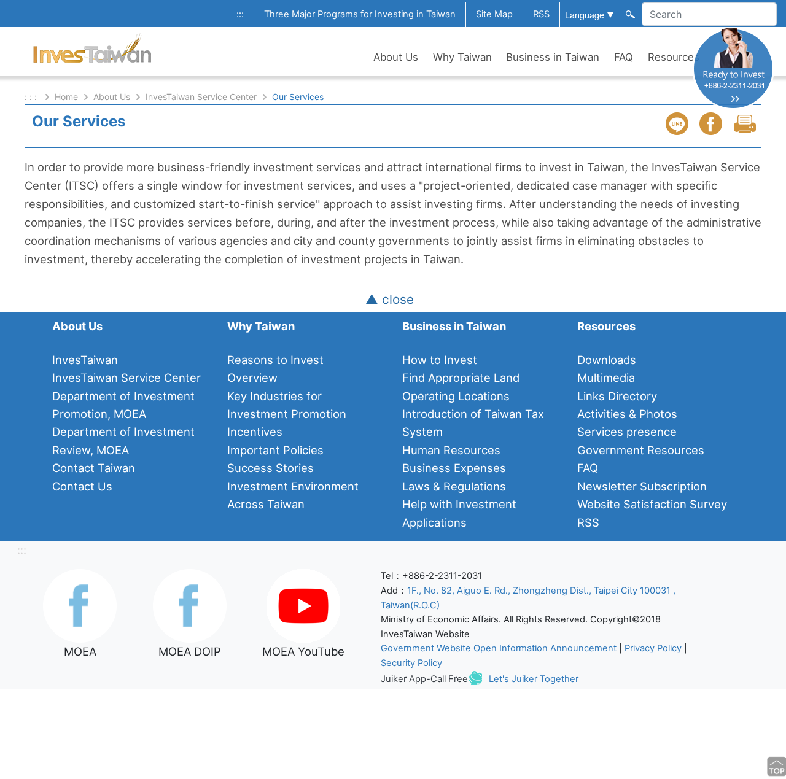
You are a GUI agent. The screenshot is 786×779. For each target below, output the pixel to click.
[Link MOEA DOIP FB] (190, 604)
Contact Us (82, 486)
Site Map (494, 14)
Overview (252, 377)
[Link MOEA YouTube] (303, 604)
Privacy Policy (653, 648)
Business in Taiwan (552, 57)
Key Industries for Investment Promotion (286, 405)
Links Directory (617, 396)
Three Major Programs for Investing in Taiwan (360, 14)
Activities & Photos (627, 414)
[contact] (733, 68)
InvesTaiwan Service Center (201, 96)
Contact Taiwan (93, 468)
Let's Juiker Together (533, 678)
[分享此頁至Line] (678, 124)
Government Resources (640, 450)
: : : (32, 96)
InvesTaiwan (85, 359)
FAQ (623, 57)
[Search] (629, 13)
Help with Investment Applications (459, 513)
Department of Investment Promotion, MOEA (123, 405)
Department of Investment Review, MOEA (123, 440)
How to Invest (439, 359)
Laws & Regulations (454, 486)
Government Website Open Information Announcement (499, 648)
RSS (541, 14)
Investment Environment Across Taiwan (293, 495)
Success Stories (270, 468)
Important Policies (275, 450)
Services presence (627, 431)
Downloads (606, 359)
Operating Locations (456, 396)
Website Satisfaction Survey (652, 504)
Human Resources (451, 450)
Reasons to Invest (275, 359)
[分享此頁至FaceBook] (712, 124)
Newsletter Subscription (642, 486)
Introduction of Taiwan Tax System (473, 422)
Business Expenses (454, 468)
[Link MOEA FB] (80, 604)
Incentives (254, 431)
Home (66, 96)
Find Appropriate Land (460, 377)
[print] (746, 124)
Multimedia (606, 377)
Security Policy (411, 663)
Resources (673, 57)
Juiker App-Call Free (424, 678)
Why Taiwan (462, 57)
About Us (395, 57)
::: (240, 14)
